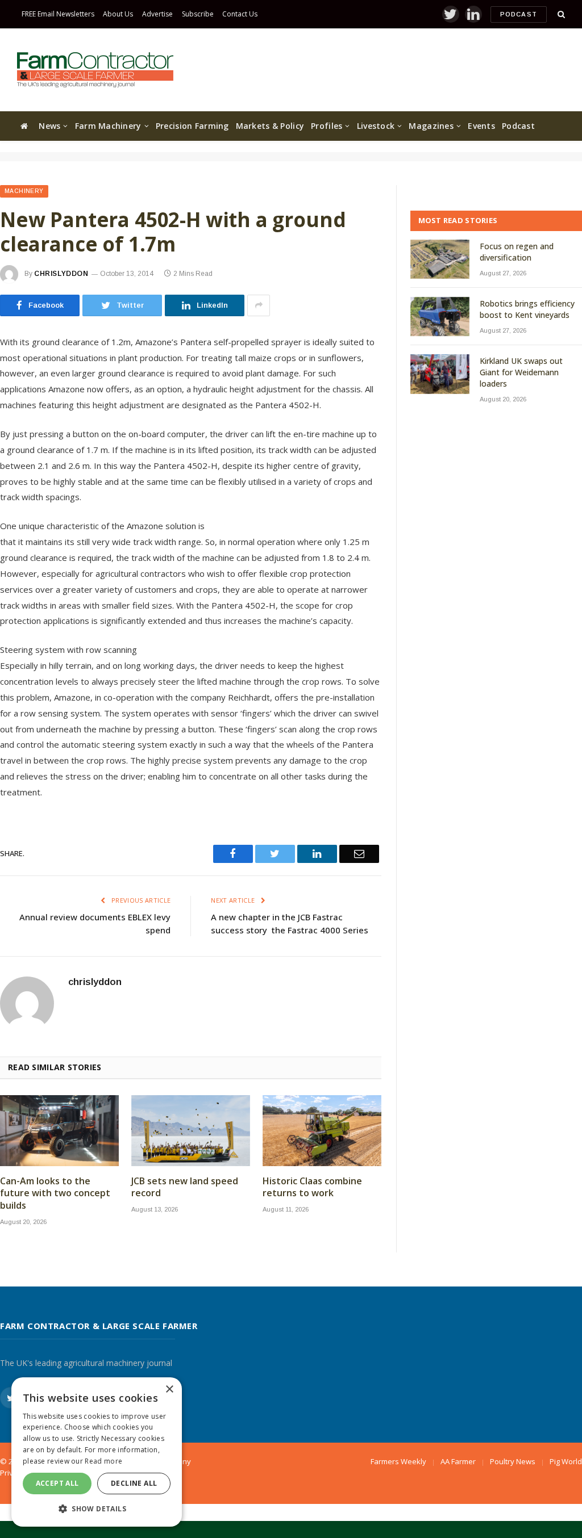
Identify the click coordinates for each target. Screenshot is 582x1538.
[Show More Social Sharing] (258, 305)
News (49, 125)
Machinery (24, 191)
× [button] (169, 1389)
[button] (97, 1508)
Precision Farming (192, 125)
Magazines (431, 125)
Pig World (566, 1461)
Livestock (376, 125)
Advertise (157, 14)
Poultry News (512, 1461)
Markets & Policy (270, 125)
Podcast (518, 14)
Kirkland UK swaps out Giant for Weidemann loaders (521, 372)
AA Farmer (458, 1461)
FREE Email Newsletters (58, 14)
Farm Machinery (108, 125)
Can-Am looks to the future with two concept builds (55, 1193)
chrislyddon (61, 274)
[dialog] (96, 1452)
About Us (118, 14)
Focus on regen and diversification (517, 252)
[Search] (560, 14)
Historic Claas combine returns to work (312, 1187)
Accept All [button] (57, 1483)
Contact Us (239, 14)
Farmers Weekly (398, 1461)
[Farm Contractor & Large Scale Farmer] (95, 70)
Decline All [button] (134, 1483)
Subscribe (198, 14)
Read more (103, 1461)
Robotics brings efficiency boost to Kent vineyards (527, 309)
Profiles (326, 125)
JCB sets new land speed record (184, 1187)
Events (481, 125)
